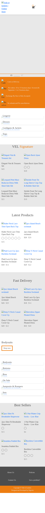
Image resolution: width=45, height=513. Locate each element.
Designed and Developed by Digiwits (22, 490)
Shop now (7, 348)
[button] (27, 75)
